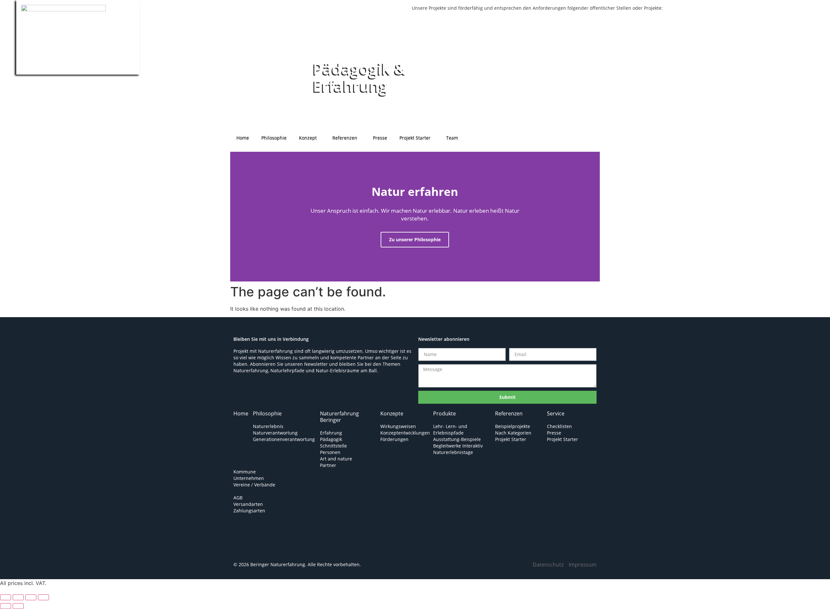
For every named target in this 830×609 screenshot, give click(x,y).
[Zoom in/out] (5, 597)
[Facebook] (245, 548)
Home (242, 138)
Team (452, 138)
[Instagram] (264, 548)
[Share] (30, 597)
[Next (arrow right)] (18, 606)
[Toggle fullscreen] (18, 597)
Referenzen (344, 138)
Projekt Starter (415, 138)
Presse (380, 138)
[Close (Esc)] (43, 597)
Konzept (308, 138)
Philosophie (274, 138)
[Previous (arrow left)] (5, 606)
